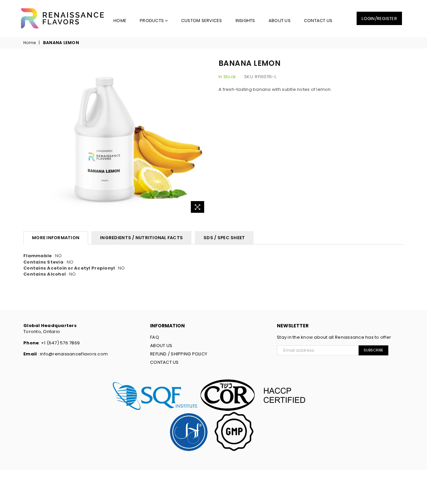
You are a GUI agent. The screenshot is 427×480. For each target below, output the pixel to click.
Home (119, 20)
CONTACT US (318, 20)
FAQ (154, 337)
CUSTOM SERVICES (201, 20)
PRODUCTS (152, 20)
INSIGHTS (245, 20)
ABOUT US (280, 20)
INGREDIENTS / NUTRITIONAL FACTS (141, 237)
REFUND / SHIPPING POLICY (178, 354)
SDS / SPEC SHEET (224, 237)
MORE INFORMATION (55, 237)
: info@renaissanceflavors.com (72, 354)
